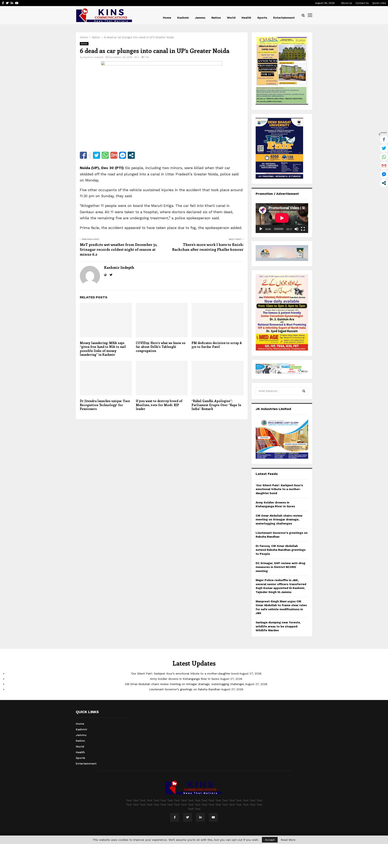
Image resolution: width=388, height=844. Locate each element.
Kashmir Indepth (93, 57)
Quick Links (379, 3)
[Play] (261, 229)
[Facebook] (174, 817)
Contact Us (362, 3)
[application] (282, 218)
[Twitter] (187, 817)
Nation (216, 17)
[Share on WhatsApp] (105, 155)
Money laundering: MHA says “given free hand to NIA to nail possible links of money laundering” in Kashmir (103, 349)
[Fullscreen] (303, 229)
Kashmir (183, 17)
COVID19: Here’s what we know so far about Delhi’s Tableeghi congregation (161, 347)
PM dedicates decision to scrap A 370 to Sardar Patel (217, 345)
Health (246, 17)
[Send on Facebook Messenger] (122, 155)
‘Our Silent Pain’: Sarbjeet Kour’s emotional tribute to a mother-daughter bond (279, 489)
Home (167, 17)
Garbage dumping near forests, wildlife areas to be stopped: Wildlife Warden (278, 626)
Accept (270, 839)
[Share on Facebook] (83, 155)
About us (346, 3)
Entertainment (284, 17)
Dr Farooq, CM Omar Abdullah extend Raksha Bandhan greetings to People (281, 549)
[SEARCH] (303, 391)
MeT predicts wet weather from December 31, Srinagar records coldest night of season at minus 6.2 (118, 249)
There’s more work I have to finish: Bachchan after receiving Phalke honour (208, 247)
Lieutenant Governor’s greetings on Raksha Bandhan (184, 689)
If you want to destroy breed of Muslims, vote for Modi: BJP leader (159, 405)
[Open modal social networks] (131, 155)
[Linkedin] (200, 817)
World (231, 17)
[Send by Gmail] (113, 155)
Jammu (200, 17)
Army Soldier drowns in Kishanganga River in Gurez (184, 678)
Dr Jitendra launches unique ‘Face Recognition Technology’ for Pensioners (105, 405)
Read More (288, 839)
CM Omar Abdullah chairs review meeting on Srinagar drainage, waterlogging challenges (279, 519)
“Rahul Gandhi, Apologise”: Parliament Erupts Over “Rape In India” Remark (216, 405)
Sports (262, 17)
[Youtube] (213, 817)
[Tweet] (96, 155)
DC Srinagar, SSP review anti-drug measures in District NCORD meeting (280, 567)
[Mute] (296, 229)
